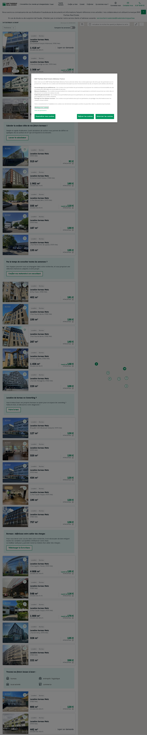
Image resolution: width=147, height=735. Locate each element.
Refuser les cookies (85, 116)
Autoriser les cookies (105, 116)
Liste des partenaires (40, 110)
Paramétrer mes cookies (45, 116)
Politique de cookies (41, 107)
